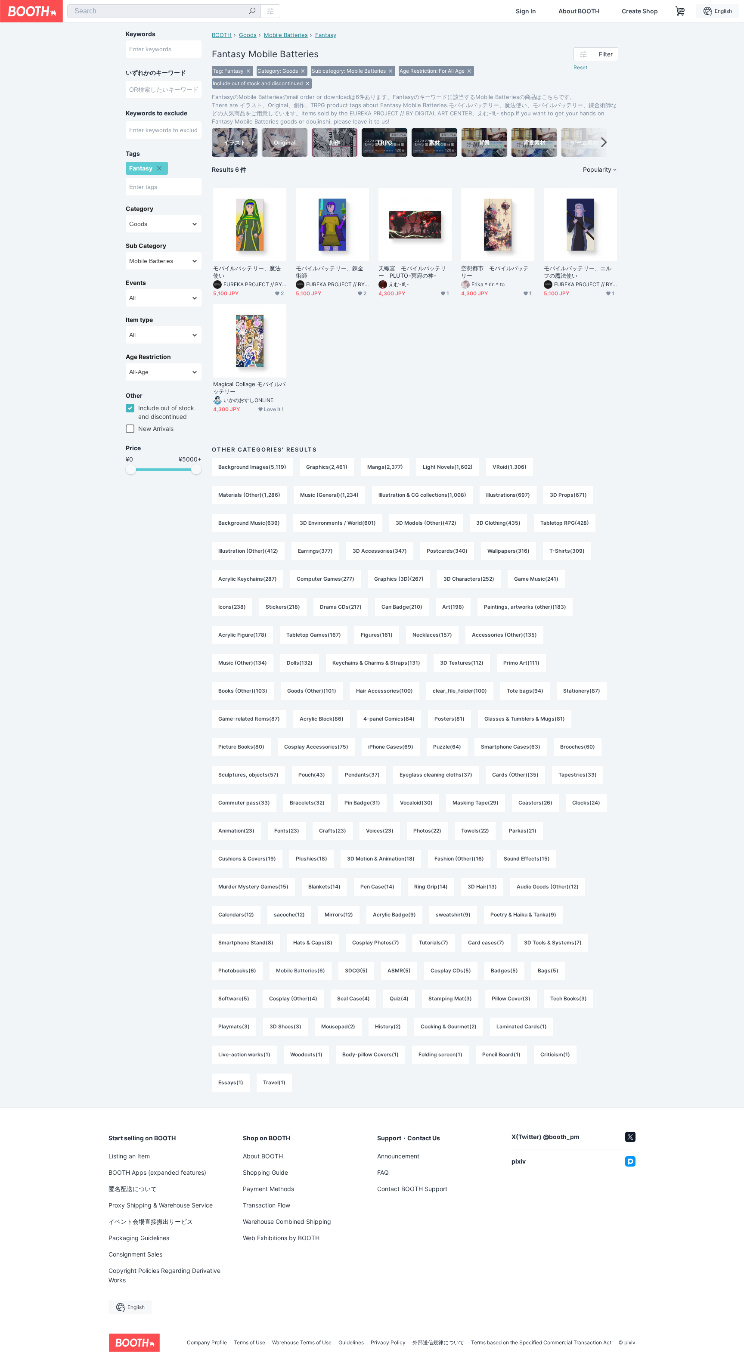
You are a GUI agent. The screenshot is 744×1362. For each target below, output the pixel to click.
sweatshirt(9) (453, 914)
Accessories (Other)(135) (504, 634)
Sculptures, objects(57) (248, 774)
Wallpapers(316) (508, 551)
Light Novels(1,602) (448, 467)
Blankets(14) (324, 886)
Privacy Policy (388, 1342)
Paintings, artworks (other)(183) (525, 607)
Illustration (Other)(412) (248, 551)
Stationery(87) (581, 690)
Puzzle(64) (447, 746)
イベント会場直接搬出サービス (150, 1221)
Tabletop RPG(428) (564, 523)
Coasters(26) (535, 802)
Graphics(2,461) (326, 467)
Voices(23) (380, 830)
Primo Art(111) (521, 662)
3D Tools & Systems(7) (553, 942)
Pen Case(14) (377, 886)
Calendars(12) (236, 914)
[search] (252, 12)
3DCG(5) (356, 970)
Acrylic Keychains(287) (247, 579)
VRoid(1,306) (510, 467)
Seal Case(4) (353, 998)
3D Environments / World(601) (338, 523)
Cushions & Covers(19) (247, 858)
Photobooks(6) (237, 970)
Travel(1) (274, 1082)
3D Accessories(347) (380, 551)
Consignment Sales (135, 1254)
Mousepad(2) (338, 1026)
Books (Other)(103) (242, 690)
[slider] (131, 469)
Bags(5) (548, 970)
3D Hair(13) (482, 886)
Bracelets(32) (307, 802)
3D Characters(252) (468, 579)
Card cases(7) (486, 942)
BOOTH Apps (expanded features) (157, 1172)
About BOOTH (578, 11)
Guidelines (351, 1342)
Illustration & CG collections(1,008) (422, 495)
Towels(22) (475, 830)
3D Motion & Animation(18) (381, 858)
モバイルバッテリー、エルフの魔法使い (577, 272)
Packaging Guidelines (138, 1237)
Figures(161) (377, 634)
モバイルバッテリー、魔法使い (247, 272)
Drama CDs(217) (341, 607)
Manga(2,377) (385, 467)
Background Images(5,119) (252, 467)
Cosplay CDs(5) (451, 970)
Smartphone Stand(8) (245, 942)
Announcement (398, 1156)
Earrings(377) (315, 551)
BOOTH (222, 34)
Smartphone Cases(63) (510, 746)
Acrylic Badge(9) (394, 914)
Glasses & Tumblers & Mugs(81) (524, 718)
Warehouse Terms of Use (302, 1342)
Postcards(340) (447, 551)
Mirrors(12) (339, 914)
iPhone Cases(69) (390, 746)
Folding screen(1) (440, 1054)
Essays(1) (230, 1082)
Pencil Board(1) (501, 1054)
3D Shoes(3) (285, 1026)
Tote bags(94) (525, 690)
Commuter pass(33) (244, 802)
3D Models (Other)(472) (426, 523)
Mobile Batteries (286, 34)
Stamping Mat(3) (450, 998)
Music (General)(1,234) (329, 495)
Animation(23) (236, 830)
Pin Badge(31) (362, 802)
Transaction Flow (266, 1205)
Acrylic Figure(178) (242, 634)
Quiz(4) (399, 998)
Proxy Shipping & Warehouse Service (160, 1205)
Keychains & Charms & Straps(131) (376, 662)
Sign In (526, 11)
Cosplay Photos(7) (375, 942)
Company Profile (207, 1342)
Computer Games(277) (325, 579)
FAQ (383, 1172)
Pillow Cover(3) (511, 998)
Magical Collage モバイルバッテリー (249, 388)
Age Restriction (148, 357)
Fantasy (325, 34)
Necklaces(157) (432, 634)
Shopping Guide (265, 1172)
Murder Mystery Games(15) (253, 886)
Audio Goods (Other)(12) (548, 886)
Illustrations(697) (508, 495)
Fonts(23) (286, 830)
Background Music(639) (249, 523)
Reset (580, 67)
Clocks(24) (586, 802)
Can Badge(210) (401, 607)
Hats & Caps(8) (312, 942)
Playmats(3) (234, 1026)
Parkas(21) (522, 830)
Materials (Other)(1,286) (249, 495)
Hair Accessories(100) (384, 690)
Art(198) (453, 607)
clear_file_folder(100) (460, 690)
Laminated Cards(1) (521, 1026)
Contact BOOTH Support (412, 1188)
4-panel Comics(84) (389, 718)
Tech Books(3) (568, 998)
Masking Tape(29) (476, 802)
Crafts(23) (332, 830)
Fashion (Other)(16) (459, 858)
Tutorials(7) (433, 942)
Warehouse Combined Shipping (287, 1221)
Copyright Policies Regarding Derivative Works (164, 1275)
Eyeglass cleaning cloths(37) (436, 774)
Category (139, 209)
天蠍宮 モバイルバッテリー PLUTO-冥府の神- (412, 272)
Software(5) (233, 998)
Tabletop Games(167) (313, 634)
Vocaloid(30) (416, 802)
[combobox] (164, 11)
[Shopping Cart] (680, 11)
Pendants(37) (362, 774)
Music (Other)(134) (242, 662)
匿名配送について (132, 1188)
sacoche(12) (289, 914)
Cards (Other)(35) (515, 774)
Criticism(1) (555, 1054)
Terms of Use (249, 1342)
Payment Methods (268, 1188)
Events (136, 283)
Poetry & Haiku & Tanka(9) (523, 914)
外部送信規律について (438, 1342)
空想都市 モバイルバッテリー (495, 272)
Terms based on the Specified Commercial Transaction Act (541, 1342)
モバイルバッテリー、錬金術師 (329, 272)
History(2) (388, 1026)
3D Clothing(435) (498, 523)
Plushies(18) (311, 858)
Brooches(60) (577, 746)
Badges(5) (504, 970)
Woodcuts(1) (306, 1054)
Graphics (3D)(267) (399, 579)
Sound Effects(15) (527, 858)
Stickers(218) (283, 607)
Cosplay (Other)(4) (293, 998)
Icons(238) (232, 607)
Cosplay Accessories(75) (316, 746)
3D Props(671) (568, 495)
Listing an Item (129, 1156)
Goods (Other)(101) (311, 690)
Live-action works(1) (244, 1054)
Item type (139, 320)
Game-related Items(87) (249, 718)
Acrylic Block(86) (322, 718)
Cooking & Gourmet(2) (449, 1026)
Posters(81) (449, 718)
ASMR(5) (399, 970)
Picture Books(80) (241, 746)
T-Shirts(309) (567, 551)
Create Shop (640, 11)
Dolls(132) (300, 662)
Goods (248, 34)
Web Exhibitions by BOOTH (281, 1237)
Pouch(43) (311, 774)
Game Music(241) (536, 579)
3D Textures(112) (462, 662)
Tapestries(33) (577, 774)
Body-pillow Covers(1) (370, 1054)
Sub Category (146, 246)
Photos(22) (427, 830)
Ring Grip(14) (431, 886)
